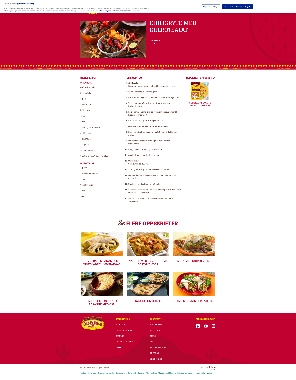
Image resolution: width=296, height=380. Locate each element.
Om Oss (83, 373)
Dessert (120, 336)
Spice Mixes (156, 359)
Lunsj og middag (124, 330)
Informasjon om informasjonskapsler (130, 373)
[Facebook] (198, 326)
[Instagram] (214, 326)
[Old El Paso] (92, 324)
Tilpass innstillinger (211, 7)
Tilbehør (154, 353)
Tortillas (155, 330)
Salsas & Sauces (158, 347)
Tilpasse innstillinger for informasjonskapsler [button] (175, 373)
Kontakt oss (92, 373)
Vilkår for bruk (151, 373)
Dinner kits (156, 324)
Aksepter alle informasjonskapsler (237, 7)
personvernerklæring (25, 4)
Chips (153, 336)
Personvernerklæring (106, 373)
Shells (153, 341)
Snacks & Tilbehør (125, 341)
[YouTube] (205, 326)
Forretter (121, 324)
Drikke (119, 347)
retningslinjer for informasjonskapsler (114, 11)
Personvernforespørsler (203, 373)
